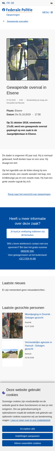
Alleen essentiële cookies (27, 443)
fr (8, 3)
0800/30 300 (27, 251)
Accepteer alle (27, 429)
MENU (45, 12)
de (12, 3)
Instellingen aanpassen (27, 436)
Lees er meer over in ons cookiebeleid (30, 420)
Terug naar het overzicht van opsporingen (29, 194)
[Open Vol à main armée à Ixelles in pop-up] (27, 59)
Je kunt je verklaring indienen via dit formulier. (27, 233)
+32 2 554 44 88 (27, 258)
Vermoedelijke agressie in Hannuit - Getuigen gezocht (38, 345)
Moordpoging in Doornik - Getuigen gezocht (38, 316)
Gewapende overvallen (17, 21)
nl (3, 3)
